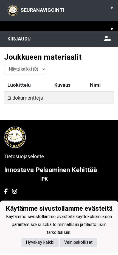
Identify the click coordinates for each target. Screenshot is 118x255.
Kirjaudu (19, 39)
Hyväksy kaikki (40, 242)
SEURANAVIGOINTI (67, 9)
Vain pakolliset (78, 242)
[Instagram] (16, 192)
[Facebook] (8, 192)
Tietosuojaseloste (24, 156)
